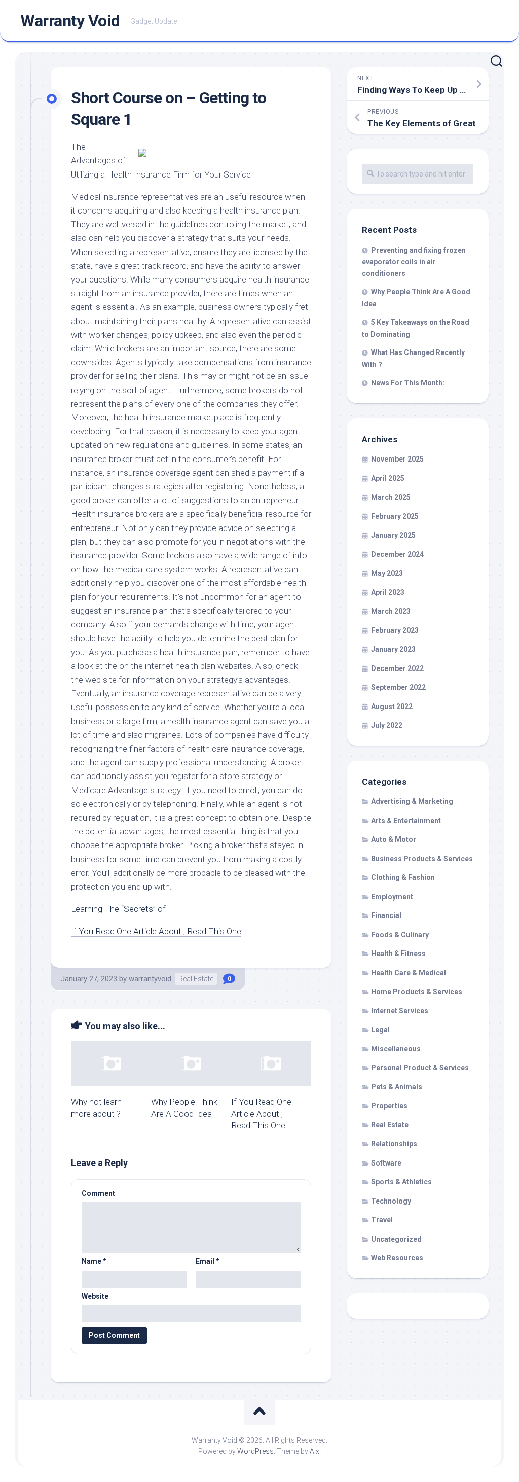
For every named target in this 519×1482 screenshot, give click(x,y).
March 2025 (391, 497)
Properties (389, 1106)
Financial (386, 915)
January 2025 (393, 535)
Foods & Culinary (400, 935)
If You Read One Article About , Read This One (156, 931)
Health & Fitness (398, 953)
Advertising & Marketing (412, 801)
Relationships (394, 1144)
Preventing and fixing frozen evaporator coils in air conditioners (414, 261)
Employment (392, 897)
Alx (314, 1451)
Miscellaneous (396, 1049)
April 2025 (387, 478)
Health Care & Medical (408, 973)
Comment (98, 1193)
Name (94, 1261)
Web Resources (397, 1258)
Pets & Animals (396, 1087)
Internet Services (399, 1011)
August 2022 (392, 706)
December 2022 (397, 668)
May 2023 (387, 573)
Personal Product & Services (420, 1068)
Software (386, 1163)
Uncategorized (396, 1239)
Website (95, 1296)
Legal (380, 1030)
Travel (382, 1220)
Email (207, 1261)
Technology (391, 1201)
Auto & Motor (393, 839)
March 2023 (391, 611)
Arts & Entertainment (406, 821)
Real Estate (195, 979)
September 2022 (398, 687)
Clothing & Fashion (403, 877)
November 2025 (397, 459)
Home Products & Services (416, 991)
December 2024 (397, 554)
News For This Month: (407, 383)
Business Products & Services (422, 859)
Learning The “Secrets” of (118, 909)
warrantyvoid (150, 978)
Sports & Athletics (401, 1182)
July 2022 (386, 725)
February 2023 (395, 630)
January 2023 (393, 649)
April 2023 (387, 592)
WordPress (255, 1451)
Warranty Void (70, 20)
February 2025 (395, 516)
